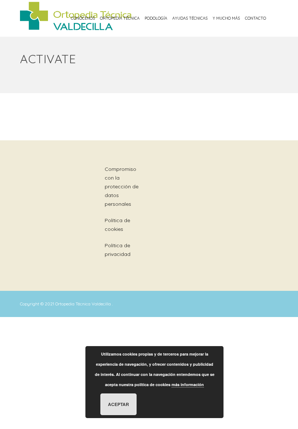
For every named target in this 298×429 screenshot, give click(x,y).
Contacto (255, 18)
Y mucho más (226, 18)
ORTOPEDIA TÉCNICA (120, 18)
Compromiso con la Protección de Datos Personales (121, 186)
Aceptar (118, 404)
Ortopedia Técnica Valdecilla (83, 303)
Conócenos (83, 18)
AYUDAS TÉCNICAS (190, 18)
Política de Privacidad (117, 249)
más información (188, 384)
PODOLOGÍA (156, 18)
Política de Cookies (117, 224)
